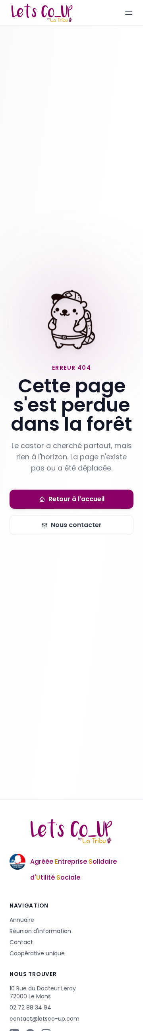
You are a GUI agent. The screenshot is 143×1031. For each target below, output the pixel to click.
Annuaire (22, 920)
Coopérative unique (37, 953)
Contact (21, 942)
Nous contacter (76, 524)
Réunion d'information (40, 931)
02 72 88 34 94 (30, 1007)
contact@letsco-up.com (44, 1019)
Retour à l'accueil (76, 499)
